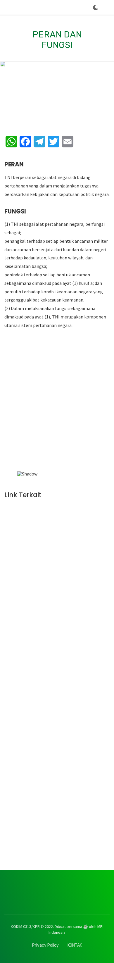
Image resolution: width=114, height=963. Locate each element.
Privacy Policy (45, 945)
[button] (24, 413)
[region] (57, 415)
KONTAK (75, 945)
